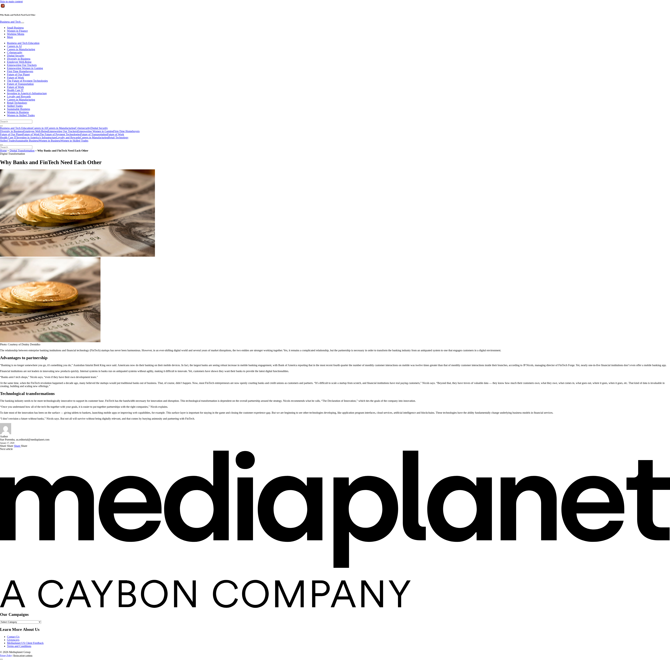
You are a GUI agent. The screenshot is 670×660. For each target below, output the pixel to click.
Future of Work (15, 77)
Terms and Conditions (19, 646)
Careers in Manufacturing (21, 49)
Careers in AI (14, 46)
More (10, 37)
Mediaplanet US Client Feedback (25, 642)
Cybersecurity (14, 52)
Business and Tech (10, 21)
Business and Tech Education (23, 43)
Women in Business (18, 112)
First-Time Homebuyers (20, 71)
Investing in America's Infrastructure (27, 93)
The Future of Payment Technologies (27, 80)
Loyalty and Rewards (19, 96)
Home (3, 150)
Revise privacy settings (22, 655)
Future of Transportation (20, 83)
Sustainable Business (18, 109)
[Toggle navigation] (22, 22)
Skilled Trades (15, 105)
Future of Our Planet (18, 74)
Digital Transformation (22, 150)
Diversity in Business (18, 58)
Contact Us (13, 636)
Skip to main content (11, 1)
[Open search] (1, 125)
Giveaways (13, 639)
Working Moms (15, 33)
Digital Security (15, 55)
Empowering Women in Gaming (25, 68)
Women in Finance (17, 30)
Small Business (15, 27)
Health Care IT (15, 90)
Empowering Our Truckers (22, 65)
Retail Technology (17, 102)
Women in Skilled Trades (21, 115)
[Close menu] (1, 144)
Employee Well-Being (19, 61)
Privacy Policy (6, 655)
